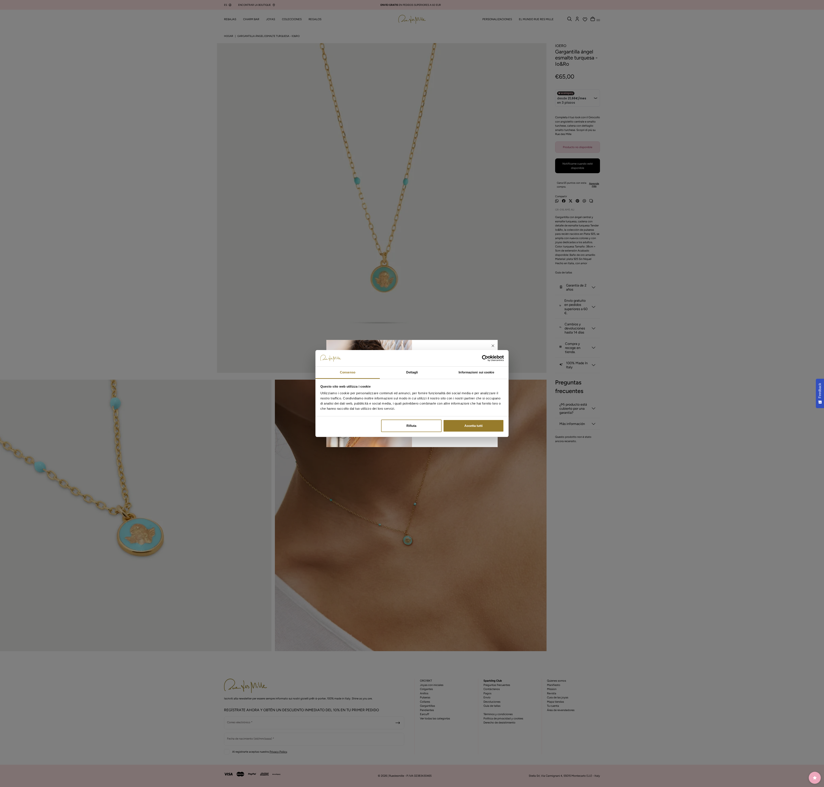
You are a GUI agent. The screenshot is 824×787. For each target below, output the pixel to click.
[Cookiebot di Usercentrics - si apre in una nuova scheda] (485, 358)
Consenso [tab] (347, 372)
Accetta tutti (473, 426)
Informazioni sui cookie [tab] (476, 372)
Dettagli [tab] (412, 372)
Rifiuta (411, 426)
